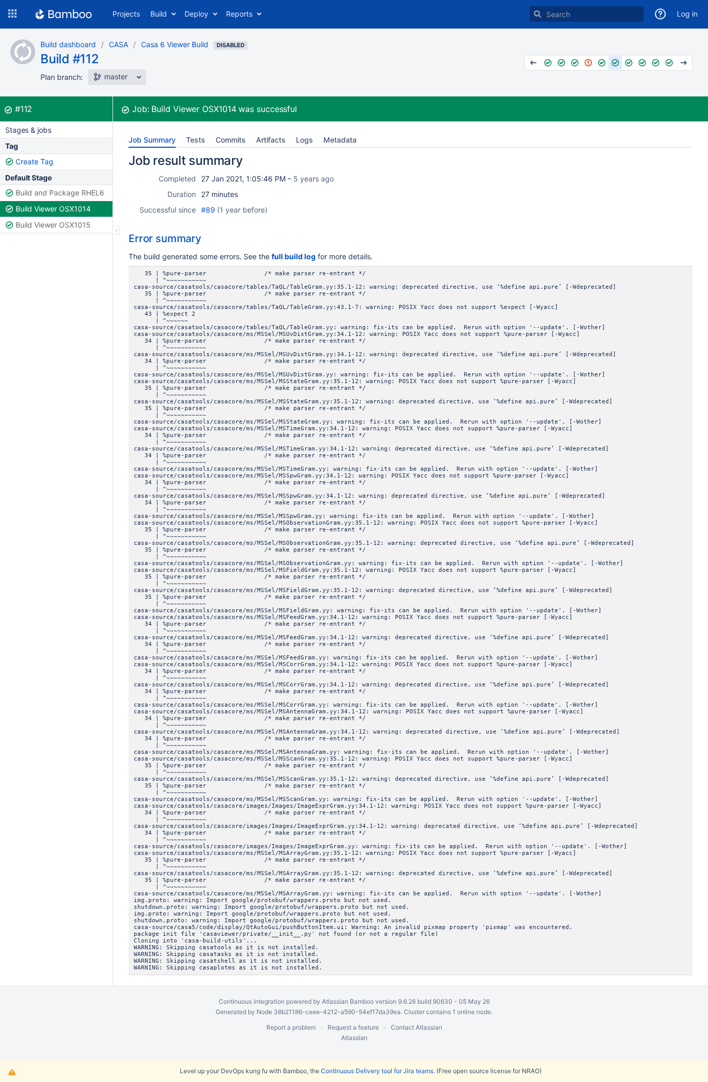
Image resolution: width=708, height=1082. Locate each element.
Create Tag (34, 161)
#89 (208, 209)
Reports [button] (239, 13)
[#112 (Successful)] (615, 62)
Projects (126, 13)
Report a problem (291, 1027)
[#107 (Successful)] (548, 62)
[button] (12, 14)
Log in (687, 13)
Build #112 (69, 58)
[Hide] (116, 230)
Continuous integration (252, 1001)
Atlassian (354, 1038)
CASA (118, 44)
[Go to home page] (63, 14)
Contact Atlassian (416, 1027)
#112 (24, 109)
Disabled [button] (231, 45)
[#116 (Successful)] (669, 62)
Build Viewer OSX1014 (53, 208)
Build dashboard (68, 44)
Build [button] (158, 13)
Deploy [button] (196, 13)
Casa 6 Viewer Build (174, 44)
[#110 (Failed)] (588, 62)
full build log (294, 256)
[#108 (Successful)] (561, 62)
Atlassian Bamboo (348, 1001)
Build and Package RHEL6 (60, 192)
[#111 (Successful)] (601, 62)
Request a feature (353, 1027)
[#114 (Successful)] (642, 62)
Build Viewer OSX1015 (53, 224)
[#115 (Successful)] (655, 62)
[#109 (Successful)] (575, 62)
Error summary (165, 238)
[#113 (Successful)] (628, 62)
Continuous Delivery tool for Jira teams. (378, 1071)
